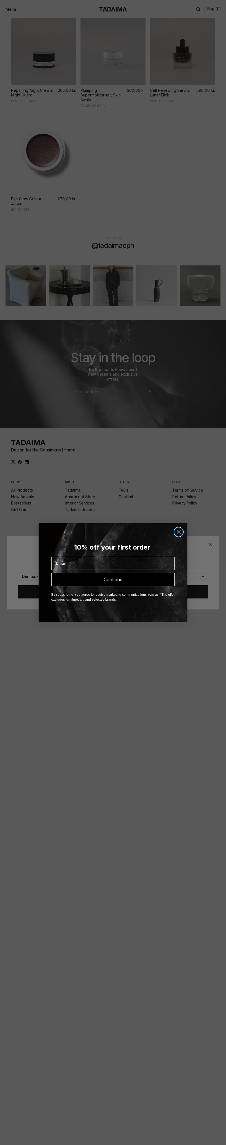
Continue (113, 579)
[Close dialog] (178, 532)
